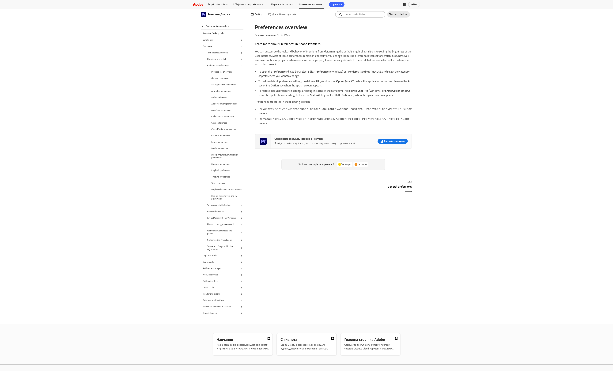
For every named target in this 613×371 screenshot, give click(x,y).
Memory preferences (220, 164)
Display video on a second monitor (226, 189)
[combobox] (360, 14)
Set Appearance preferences (223, 84)
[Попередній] (294, 189)
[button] (404, 4)
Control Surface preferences (223, 129)
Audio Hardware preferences (224, 103)
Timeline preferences (220, 176)
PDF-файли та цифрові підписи (248, 4)
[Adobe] (198, 4)
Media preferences (219, 148)
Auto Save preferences (221, 110)
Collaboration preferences (222, 116)
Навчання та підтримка (310, 4)
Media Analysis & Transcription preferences (224, 156)
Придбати (337, 4)
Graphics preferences (220, 135)
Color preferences (219, 123)
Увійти (414, 4)
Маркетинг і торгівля (281, 4)
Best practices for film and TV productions (224, 197)
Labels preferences (219, 142)
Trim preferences (218, 183)
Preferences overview (221, 71)
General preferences (220, 78)
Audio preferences (219, 97)
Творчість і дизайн (216, 4)
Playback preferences (220, 170)
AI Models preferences (221, 91)
